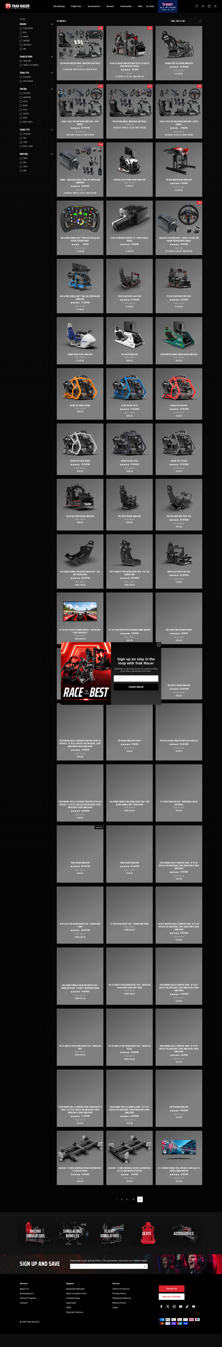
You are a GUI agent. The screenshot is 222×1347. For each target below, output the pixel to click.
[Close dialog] (158, 644)
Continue (136, 686)
